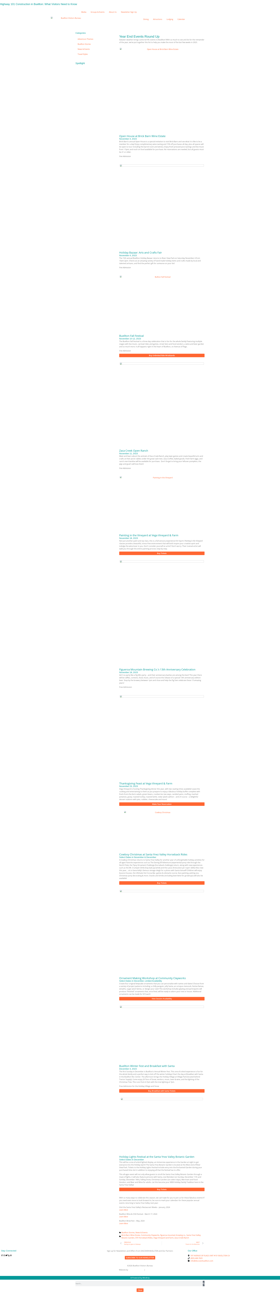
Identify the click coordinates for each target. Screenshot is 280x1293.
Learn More (123, 1210)
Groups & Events (98, 12)
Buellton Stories (84, 44)
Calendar (181, 19)
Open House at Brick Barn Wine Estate (142, 136)
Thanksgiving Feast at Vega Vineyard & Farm (145, 783)
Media (83, 12)
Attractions (157, 19)
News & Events (84, 49)
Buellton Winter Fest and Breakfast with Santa (147, 1066)
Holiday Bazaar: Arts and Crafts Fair (140, 252)
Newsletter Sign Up (129, 12)
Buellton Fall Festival (131, 336)
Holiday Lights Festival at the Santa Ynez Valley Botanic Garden (156, 1156)
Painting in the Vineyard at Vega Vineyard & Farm (148, 535)
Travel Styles (83, 54)
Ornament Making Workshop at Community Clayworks (152, 978)
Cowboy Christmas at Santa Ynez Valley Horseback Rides (153, 854)
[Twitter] (6, 1255)
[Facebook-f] (2, 1255)
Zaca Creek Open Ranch (133, 450)
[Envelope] (11, 1255)
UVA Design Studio (153, 1270)
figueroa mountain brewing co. (173, 1235)
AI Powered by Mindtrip (140, 1278)
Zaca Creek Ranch (181, 1238)
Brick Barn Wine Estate (131, 1235)
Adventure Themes (85, 39)
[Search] (204, 1283)
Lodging (170, 19)
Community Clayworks (150, 1235)
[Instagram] (4, 1255)
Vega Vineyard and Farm (163, 1238)
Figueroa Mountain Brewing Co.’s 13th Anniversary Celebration (157, 669)
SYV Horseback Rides (144, 1238)
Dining (146, 19)
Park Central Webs (136, 1270)
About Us (113, 12)
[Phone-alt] (8, 1255)
